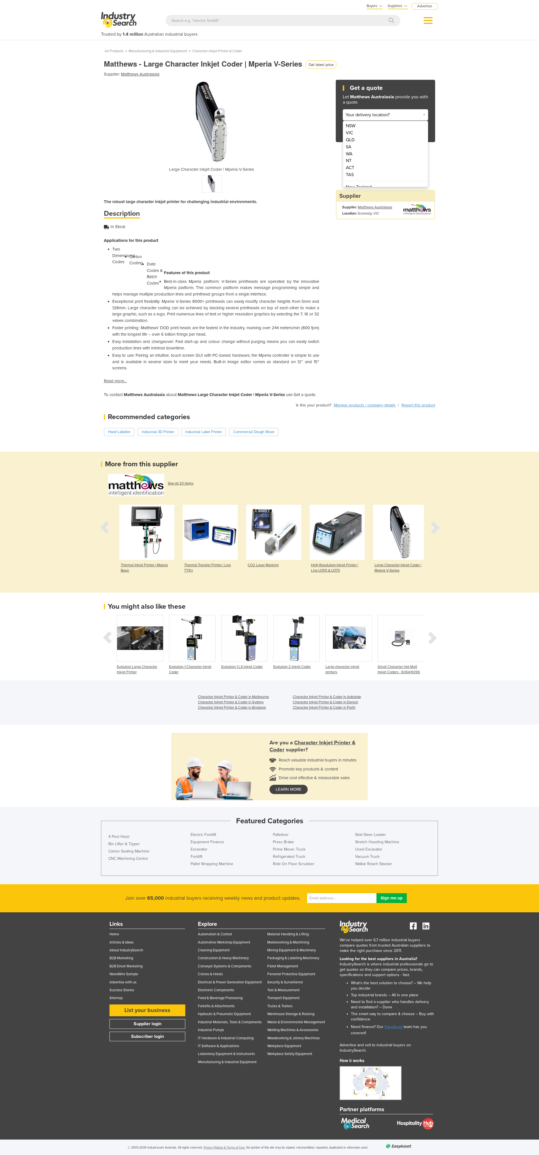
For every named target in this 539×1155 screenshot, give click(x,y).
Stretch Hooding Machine (377, 842)
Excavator (199, 849)
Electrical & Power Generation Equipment (230, 982)
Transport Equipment (283, 998)
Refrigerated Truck (289, 856)
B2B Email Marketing (126, 966)
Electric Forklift (203, 834)
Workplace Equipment (284, 1046)
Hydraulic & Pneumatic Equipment (224, 1014)
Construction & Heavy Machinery (223, 958)
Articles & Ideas (121, 942)
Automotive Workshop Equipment (224, 942)
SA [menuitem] (348, 147)
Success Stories (121, 990)
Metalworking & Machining (288, 942)
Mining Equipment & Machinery (291, 950)
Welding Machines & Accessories (292, 1030)
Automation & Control (215, 934)
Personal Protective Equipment (291, 974)
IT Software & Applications (218, 1046)
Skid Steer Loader (370, 834)
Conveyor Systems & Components (224, 966)
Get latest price (321, 64)
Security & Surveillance (285, 982)
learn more (289, 789)
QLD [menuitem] (350, 140)
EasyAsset (394, 1026)
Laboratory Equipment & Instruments (226, 1054)
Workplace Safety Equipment (289, 1054)
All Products (114, 51)
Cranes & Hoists (210, 974)
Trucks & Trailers (280, 1006)
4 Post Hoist (118, 836)
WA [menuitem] (349, 154)
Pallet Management (282, 966)
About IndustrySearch (126, 950)
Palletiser (281, 834)
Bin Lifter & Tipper (124, 844)
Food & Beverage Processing (220, 998)
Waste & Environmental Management (296, 1022)
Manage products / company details (365, 405)
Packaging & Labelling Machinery (293, 958)
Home (114, 934)
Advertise (424, 6)
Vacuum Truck (367, 856)
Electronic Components (216, 990)
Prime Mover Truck (289, 849)
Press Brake (283, 842)
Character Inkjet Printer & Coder (217, 51)
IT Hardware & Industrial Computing (225, 1038)
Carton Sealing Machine (128, 851)
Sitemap (116, 998)
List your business (147, 1010)
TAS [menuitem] (350, 175)
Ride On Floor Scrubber (293, 863)
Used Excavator (368, 849)
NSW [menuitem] (350, 126)
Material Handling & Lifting (288, 934)
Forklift (196, 856)
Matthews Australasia (140, 74)
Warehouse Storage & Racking (290, 1014)
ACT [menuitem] (350, 167)
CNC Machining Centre (128, 858)
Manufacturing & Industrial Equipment (158, 51)
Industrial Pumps (211, 1030)
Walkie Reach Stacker (373, 863)
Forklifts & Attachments (216, 1006)
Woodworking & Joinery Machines (293, 1038)
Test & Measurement (283, 990)
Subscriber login (147, 1036)
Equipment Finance (207, 842)
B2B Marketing (121, 958)
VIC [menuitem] (349, 133)
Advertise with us (122, 982)
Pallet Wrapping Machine (212, 863)
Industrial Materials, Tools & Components (230, 1022)
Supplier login (147, 1024)
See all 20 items (180, 483)
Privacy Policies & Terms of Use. (224, 1147)
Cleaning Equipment (214, 950)
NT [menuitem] (348, 160)
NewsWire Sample (123, 974)
